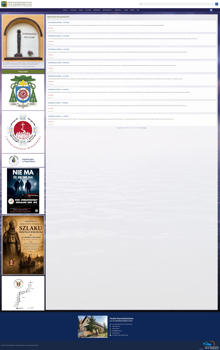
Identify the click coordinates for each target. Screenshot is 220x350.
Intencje (81, 10)
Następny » (144, 127)
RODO (138, 10)
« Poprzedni (119, 127)
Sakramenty (118, 10)
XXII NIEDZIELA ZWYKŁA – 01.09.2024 (58, 76)
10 (132, 127)
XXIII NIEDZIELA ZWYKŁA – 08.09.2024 (58, 62)
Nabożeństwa (96, 10)
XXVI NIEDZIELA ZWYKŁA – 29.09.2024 (58, 22)
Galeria (126, 10)
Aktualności (73, 10)
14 (139, 127)
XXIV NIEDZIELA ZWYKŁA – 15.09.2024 (58, 49)
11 (134, 127)
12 (135, 127)
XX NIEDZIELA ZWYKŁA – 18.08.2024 (58, 103)
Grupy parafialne (107, 10)
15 (140, 127)
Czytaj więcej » (51, 28)
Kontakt (132, 10)
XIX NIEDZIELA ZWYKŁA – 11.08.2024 (58, 116)
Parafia (65, 10)
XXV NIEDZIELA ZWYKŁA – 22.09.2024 (58, 36)
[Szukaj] (216, 4)
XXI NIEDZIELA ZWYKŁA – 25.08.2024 (58, 89)
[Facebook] (211, 10)
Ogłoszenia (88, 10)
